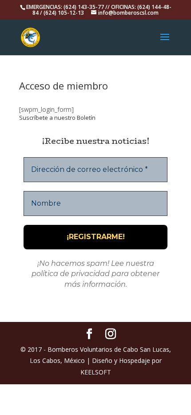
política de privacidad (71, 273)
